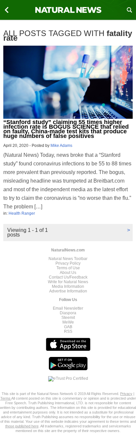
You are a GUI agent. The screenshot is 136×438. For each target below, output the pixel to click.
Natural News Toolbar (68, 258)
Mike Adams (61, 145)
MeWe (68, 322)
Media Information (68, 286)
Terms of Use (68, 268)
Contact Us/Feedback (68, 277)
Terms (5, 398)
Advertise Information (68, 291)
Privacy (126, 394)
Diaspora (68, 313)
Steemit (68, 317)
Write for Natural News (68, 282)
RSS (68, 331)
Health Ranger (22, 213)
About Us (68, 272)
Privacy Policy (68, 263)
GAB (68, 327)
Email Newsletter (68, 308)
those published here (22, 426)
